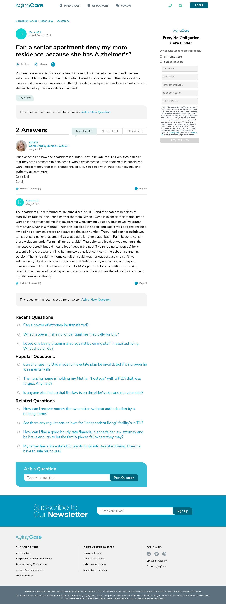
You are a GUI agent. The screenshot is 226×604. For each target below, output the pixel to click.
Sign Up (182, 511)
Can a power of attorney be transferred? (55, 325)
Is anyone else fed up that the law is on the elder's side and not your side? (83, 392)
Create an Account (157, 560)
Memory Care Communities (30, 570)
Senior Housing (173, 62)
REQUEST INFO (180, 140)
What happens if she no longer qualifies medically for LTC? (71, 334)
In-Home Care (173, 57)
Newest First (110, 131)
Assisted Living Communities (31, 564)
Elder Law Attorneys (94, 564)
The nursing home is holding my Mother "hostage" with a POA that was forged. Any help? (82, 381)
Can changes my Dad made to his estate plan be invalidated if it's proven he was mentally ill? (85, 367)
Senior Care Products (95, 570)
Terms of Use (106, 598)
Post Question (124, 478)
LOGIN (199, 5)
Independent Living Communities (34, 558)
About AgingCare (156, 566)
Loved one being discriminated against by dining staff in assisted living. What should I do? (81, 346)
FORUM (126, 6)
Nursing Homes (24, 575)
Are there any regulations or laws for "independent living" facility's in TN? (83, 422)
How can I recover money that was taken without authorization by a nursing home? (79, 411)
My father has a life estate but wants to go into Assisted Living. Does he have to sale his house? (82, 449)
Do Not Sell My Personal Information (147, 598)
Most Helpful (84, 131)
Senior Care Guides (93, 558)
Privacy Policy (175, 133)
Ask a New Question (96, 112)
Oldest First (135, 131)
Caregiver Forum (92, 553)
